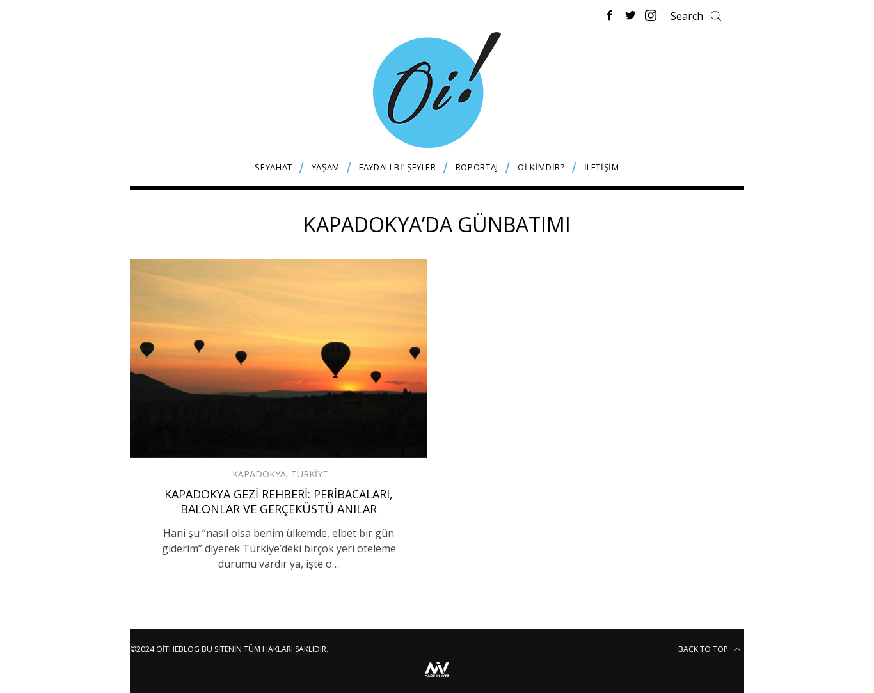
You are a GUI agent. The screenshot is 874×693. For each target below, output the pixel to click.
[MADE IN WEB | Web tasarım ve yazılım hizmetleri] (437, 678)
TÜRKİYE (309, 474)
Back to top (704, 649)
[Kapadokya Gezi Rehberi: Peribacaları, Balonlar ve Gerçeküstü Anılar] (278, 358)
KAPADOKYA (259, 474)
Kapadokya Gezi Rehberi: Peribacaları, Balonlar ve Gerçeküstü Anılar (278, 501)
